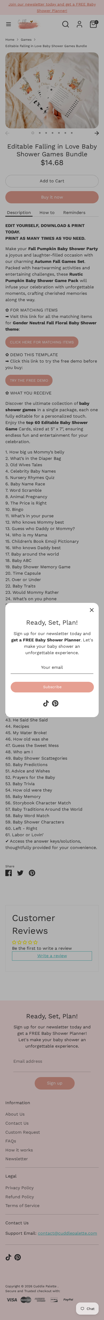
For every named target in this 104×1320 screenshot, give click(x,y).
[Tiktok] (46, 703)
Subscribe (52, 687)
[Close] (92, 610)
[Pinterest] (55, 703)
